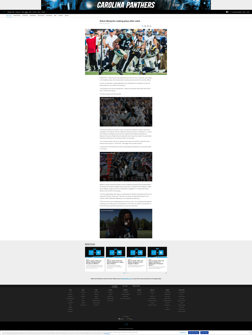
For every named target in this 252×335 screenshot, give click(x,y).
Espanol (83, 302)
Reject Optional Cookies (194, 332)
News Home (83, 292)
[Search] (231, 12)
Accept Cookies (204, 332)
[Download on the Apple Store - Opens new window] (121, 319)
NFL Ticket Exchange (181, 311)
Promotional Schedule (125, 294)
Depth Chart (70, 294)
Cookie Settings (183, 332)
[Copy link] (150, 26)
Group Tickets (181, 307)
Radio (83, 298)
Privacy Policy (152, 296)
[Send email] (148, 26)
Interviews (96, 296)
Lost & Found (167, 296)
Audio (83, 294)
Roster (70, 292)
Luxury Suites (181, 298)
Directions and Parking (167, 300)
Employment (152, 292)
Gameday (110, 294)
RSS (152, 294)
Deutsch (83, 300)
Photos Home (110, 292)
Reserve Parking (167, 294)
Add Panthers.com (127, 278)
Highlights (96, 294)
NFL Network (96, 298)
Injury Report (70, 296)
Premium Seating (181, 296)
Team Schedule (125, 292)
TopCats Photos (110, 296)
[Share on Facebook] (142, 26)
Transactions (70, 309)
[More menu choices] (46, 12)
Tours (167, 307)
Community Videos (96, 302)
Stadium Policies (167, 298)
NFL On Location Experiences (125, 298)
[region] (126, 332)
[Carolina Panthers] (126, 325)
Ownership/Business (70, 298)
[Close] (249, 332)
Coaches (70, 300)
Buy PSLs (181, 294)
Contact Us (152, 302)
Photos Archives (110, 300)
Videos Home (96, 292)
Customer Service (181, 309)
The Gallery (182, 302)
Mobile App (83, 296)
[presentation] (166, 273)
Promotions (139, 294)
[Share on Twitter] (145, 26)
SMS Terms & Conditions (152, 300)
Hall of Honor (70, 311)
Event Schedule (167, 292)
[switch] (227, 12)
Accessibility (167, 309)
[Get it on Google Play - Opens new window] (130, 319)
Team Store (139, 292)
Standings (70, 307)
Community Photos (110, 298)
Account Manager (181, 292)
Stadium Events (125, 296)
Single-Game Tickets (181, 300)
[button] (126, 111)
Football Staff (70, 302)
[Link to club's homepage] (3, 11)
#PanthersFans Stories (96, 300)
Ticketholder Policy (152, 298)
